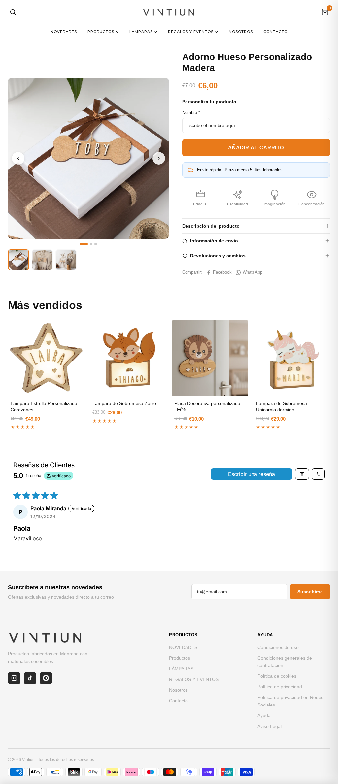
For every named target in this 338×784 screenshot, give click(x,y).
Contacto (275, 31)
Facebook (222, 272)
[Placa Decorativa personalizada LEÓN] (210, 358)
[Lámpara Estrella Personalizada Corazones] (46, 358)
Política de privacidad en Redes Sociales (290, 701)
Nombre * (191, 112)
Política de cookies (276, 676)
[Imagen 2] (91, 244)
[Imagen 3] (95, 244)
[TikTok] (30, 678)
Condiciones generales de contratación (284, 661)
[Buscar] (13, 12)
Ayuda (264, 715)
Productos (100, 31)
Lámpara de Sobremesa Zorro (124, 403)
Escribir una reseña (251, 474)
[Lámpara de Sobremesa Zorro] (128, 358)
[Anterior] (18, 158)
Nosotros (241, 31)
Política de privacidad (279, 686)
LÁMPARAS (141, 31)
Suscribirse (310, 591)
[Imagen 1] (84, 244)
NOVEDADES (64, 31)
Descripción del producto (211, 226)
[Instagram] (14, 678)
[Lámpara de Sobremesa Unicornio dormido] (292, 358)
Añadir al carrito (256, 147)
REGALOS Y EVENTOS (191, 31)
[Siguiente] (158, 158)
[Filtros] (302, 474)
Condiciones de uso (278, 647)
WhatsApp (252, 272)
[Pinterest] (46, 678)
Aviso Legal (269, 726)
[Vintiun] (169, 12)
